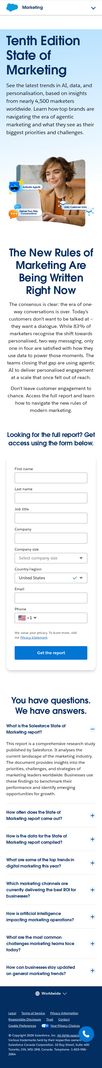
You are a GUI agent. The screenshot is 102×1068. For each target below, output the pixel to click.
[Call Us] (86, 1034)
